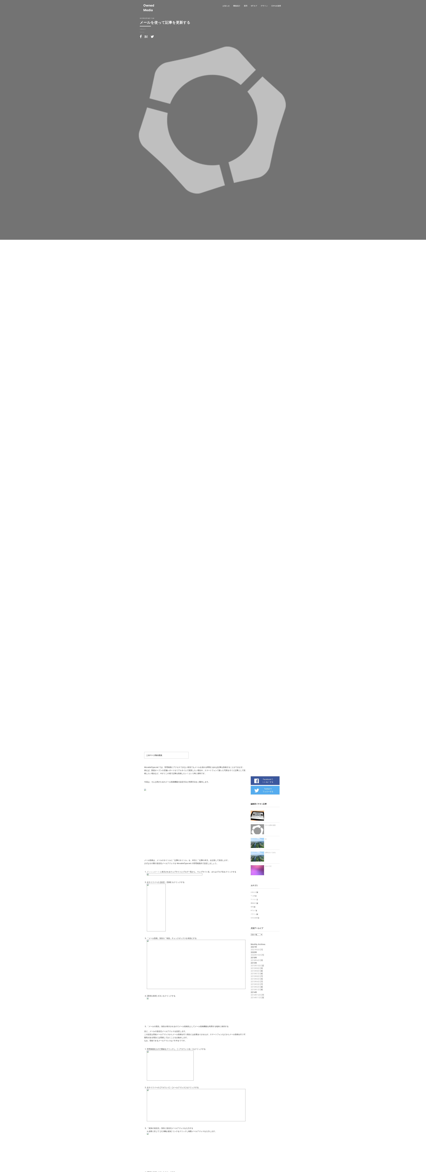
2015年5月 (255, 979)
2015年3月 (255, 984)
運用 (245, 6)
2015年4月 (255, 981)
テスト (254, 899)
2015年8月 (255, 971)
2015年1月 (255, 989)
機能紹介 (236, 6)
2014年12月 (256, 995)
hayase (142, 32)
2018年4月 (255, 960)
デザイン (264, 6)
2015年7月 (255, 973)
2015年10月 (256, 965)
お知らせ (226, 6)
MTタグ (254, 6)
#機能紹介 (143, 29)
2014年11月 (256, 997)
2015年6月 (255, 976)
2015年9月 (255, 968)
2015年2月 (255, 987)
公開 (253, 896)
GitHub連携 (276, 6)
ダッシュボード (153, 872)
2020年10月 (256, 955)
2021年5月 (255, 949)
